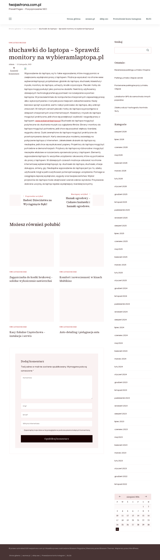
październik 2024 (122, 304)
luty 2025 (118, 273)
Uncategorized (17, 43)
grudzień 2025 (120, 194)
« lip (120, 496)
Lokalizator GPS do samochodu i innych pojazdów (132, 98)
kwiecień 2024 (120, 351)
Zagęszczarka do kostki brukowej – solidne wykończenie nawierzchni (31, 279)
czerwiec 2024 (121, 335)
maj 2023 (118, 437)
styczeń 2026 (120, 186)
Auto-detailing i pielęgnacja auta (79, 332)
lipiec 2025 (119, 233)
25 (123, 524)
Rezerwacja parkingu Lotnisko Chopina (132, 70)
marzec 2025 (120, 265)
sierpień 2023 (120, 414)
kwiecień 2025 (120, 257)
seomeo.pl (90, 19)
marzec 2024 (120, 359)
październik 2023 (122, 398)
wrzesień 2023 (121, 406)
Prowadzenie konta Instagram (127, 19)
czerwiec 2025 (121, 241)
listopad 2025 (120, 202)
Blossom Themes (107, 548)
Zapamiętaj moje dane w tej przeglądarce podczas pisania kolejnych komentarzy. (57, 430)
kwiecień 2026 (120, 163)
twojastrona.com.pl (25, 5)
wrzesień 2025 (121, 218)
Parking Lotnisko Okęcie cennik (128, 78)
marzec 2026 (120, 171)
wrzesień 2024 (121, 312)
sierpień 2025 (120, 226)
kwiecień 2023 (120, 445)
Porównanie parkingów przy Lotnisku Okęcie (131, 87)
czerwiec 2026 (121, 147)
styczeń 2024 (120, 374)
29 (143, 524)
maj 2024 (118, 343)
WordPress (133, 548)
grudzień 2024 (120, 288)
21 (138, 520)
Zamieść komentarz (14, 72)
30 (149, 524)
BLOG (148, 19)
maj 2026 (118, 155)
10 (117, 515)
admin (11, 64)
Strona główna (73, 19)
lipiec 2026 (119, 139)
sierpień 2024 (120, 320)
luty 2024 (118, 367)
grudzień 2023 (120, 382)
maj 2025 (118, 249)
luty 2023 (118, 461)
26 (128, 524)
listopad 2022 (120, 484)
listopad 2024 (120, 296)
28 (138, 524)
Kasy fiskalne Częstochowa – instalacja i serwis (27, 334)
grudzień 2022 (120, 476)
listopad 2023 (120, 390)
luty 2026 (118, 179)
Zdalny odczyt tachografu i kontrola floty (131, 109)
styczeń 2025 (120, 280)
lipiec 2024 (119, 327)
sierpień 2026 (120, 132)
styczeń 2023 (120, 468)
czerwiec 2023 (121, 429)
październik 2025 (122, 210)
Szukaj (118, 42)
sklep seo (104, 19)
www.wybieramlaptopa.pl (48, 121)
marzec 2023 (120, 453)
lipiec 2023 (119, 421)
